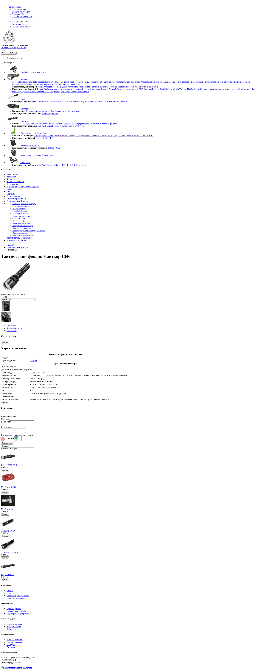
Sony (47, 138)
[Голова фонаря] (6, 310)
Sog (82, 101)
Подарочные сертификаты (19, 611)
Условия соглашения (16, 598)
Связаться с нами (14, 624)
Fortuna (54, 113)
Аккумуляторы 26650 (64, 135)
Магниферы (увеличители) (84, 123)
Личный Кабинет (15, 639)
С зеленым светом (30, 84)
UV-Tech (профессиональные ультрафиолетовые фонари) (213, 89)
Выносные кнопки (108, 87)
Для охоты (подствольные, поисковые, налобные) (154, 82)
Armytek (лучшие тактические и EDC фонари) (130, 89)
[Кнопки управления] (6, 321)
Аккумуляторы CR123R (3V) (140, 135)
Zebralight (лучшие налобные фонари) (71, 91)
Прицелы (24, 121)
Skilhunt (253, 89)
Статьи (10, 590)
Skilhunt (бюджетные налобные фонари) (30, 91)
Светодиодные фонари (17, 201)
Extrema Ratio (109, 101)
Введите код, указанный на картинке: (18, 435)
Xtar (51, 91)
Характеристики (14, 328)
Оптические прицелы (107, 123)
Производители (14, 608)
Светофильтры (124, 87)
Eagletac (155, 89)
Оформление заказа (21, 26)
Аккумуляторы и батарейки (33, 133)
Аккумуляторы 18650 (48, 87)
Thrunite (183, 89)
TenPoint (42, 165)
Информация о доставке (18, 595)
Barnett (58, 165)
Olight (176, 89)
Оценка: (5, 419)
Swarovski (79, 126)
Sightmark (42, 126)
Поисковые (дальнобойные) (47, 82)
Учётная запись (14, 7)
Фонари (24, 79)
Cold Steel (98, 101)
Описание (11, 326)
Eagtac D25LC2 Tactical (11, 465)
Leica (49, 126)
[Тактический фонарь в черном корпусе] (16, 292)
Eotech (71, 126)
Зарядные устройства (68, 87)
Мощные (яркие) (68, 82)
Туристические (227, 82)
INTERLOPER (69, 165)
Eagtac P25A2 (7, 574)
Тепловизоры (26, 109)
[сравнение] (39, 300)
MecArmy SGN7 (8, 487)
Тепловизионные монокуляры (65, 111)
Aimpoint (64, 126)
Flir (43, 113)
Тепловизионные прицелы (38, 111)
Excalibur (50, 165)
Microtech (45, 101)
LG (51, 138)
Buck (53, 101)
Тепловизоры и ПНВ (16, 199)
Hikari (119, 101)
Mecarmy (245, 89)
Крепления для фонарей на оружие (36, 155)
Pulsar (47, 113)
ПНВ (9, 191)
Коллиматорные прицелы (59, 123)
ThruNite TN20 (8, 531)
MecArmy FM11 (8, 509)
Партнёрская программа (18, 613)
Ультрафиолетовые (48, 84)
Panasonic (40, 138)
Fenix (162, 89)
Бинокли (11, 179)
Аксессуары (12, 174)
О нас (9, 593)
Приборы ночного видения (33, 72)
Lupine (40, 89)
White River (61, 101)
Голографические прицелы (34, 123)
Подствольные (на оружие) (89, 82)
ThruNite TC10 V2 (9, 553)
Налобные (214, 82)
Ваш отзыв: (6, 427)
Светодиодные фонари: (23, 82)
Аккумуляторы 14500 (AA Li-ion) (90, 135)
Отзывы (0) (12, 330)
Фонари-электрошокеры (69, 84)
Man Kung (81, 165)
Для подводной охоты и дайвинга (193, 82)
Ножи (23, 99)
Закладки (11, 644)
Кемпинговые (240, 82)
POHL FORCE (73, 101)
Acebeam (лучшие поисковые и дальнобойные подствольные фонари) (76, 89)
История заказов (14, 642)
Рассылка (11, 647)
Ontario (37, 101)
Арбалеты (25, 162)
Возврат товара (14, 626)
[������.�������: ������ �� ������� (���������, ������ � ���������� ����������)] (16, 667)
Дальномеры (12, 184)
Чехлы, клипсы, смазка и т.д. (145, 87)
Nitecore (169, 89)
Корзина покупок (20, 24)
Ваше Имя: (6, 422)
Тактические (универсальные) (116, 82)
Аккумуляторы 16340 (116, 135)
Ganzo (125, 101)
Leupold (55, 126)
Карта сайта (12, 629)
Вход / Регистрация (21, 12)
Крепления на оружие (89, 87)
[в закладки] (36, 300)
